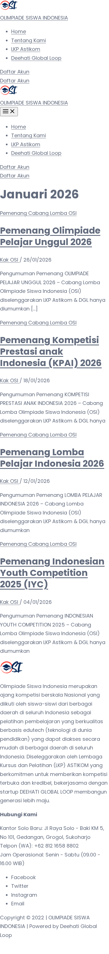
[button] (54, 71)
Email (17, 903)
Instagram (24, 894)
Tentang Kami (28, 40)
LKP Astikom (25, 49)
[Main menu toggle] (9, 111)
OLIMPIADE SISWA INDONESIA (34, 17)
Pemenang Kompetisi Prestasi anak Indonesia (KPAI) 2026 (51, 351)
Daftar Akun (14, 80)
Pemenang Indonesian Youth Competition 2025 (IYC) (52, 572)
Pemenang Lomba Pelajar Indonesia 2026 (52, 458)
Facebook (23, 877)
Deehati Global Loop (36, 57)
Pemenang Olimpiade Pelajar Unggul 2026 (50, 236)
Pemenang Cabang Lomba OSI (38, 213)
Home (18, 31)
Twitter (20, 885)
